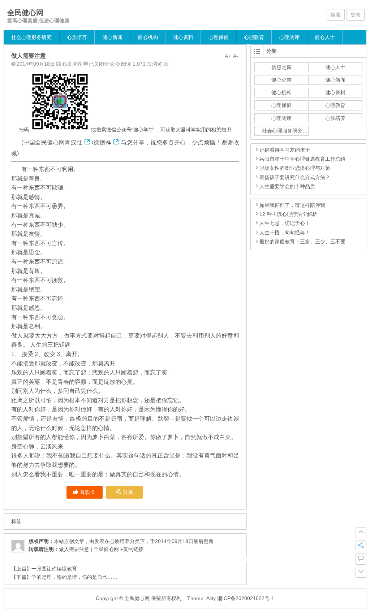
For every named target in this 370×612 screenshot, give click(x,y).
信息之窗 (281, 67)
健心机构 (148, 37)
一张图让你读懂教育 (54, 569)
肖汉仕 (73, 142)
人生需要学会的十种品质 (287, 186)
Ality (211, 598)
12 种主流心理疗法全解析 (288, 214)
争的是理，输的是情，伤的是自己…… (74, 577)
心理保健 (218, 37)
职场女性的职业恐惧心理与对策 (294, 168)
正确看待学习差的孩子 (284, 150)
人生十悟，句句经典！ (284, 232)
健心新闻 (112, 37)
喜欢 (87, 492)
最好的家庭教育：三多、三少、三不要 (302, 241)
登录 (355, 15)
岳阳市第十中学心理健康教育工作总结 (302, 159)
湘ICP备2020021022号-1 (245, 598)
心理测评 (289, 37)
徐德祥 (102, 142)
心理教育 (254, 37)
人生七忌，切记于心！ (284, 223)
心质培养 (77, 37)
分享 (128, 492)
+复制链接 (131, 549)
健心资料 (183, 37)
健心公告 (281, 80)
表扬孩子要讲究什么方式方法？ (294, 177)
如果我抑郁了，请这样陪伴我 (292, 205)
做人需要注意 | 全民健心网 (89, 549)
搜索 (336, 15)
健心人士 (325, 37)
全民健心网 (25, 13)
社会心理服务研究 (31, 37)
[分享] (361, 546)
